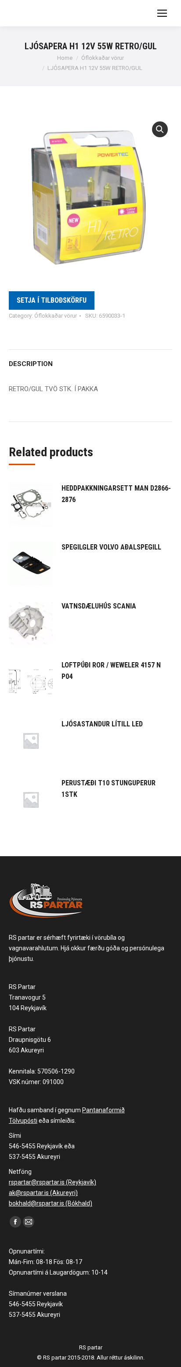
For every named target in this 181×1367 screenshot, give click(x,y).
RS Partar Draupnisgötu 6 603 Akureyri (30, 1040)
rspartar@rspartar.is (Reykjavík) (52, 1182)
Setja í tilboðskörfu (52, 300)
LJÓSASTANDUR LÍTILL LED (102, 724)
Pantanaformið (103, 1110)
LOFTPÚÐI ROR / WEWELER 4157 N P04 (111, 671)
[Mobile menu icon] (162, 13)
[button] (160, 129)
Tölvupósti (23, 1120)
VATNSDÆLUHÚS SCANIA (99, 606)
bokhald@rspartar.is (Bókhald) (50, 1203)
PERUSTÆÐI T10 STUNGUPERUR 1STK (109, 789)
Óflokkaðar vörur (55, 315)
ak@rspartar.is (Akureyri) (43, 1192)
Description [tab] (31, 364)
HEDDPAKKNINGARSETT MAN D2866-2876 (116, 494)
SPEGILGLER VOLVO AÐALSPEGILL (111, 547)
